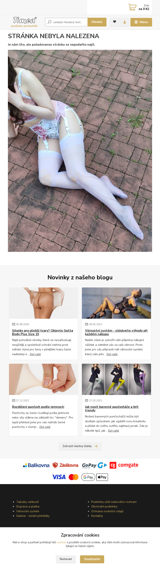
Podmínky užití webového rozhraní (113, 502)
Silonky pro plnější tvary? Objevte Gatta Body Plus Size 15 (42, 332)
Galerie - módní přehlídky (33, 516)
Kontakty (97, 516)
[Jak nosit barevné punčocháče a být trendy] (116, 379)
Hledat (96, 22)
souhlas (61, 542)
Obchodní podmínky (104, 506)
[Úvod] (25, 22)
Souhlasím (92, 559)
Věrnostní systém (27, 511)
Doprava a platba (27, 506)
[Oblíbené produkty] (115, 22)
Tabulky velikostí (27, 502)
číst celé (35, 354)
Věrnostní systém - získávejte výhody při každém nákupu (116, 332)
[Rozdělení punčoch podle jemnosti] (43, 379)
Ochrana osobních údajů (107, 511)
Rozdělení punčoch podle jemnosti (38, 407)
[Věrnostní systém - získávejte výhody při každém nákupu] (116, 303)
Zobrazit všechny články (77, 446)
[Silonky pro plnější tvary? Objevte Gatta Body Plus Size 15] (43, 303)
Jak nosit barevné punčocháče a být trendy (112, 408)
